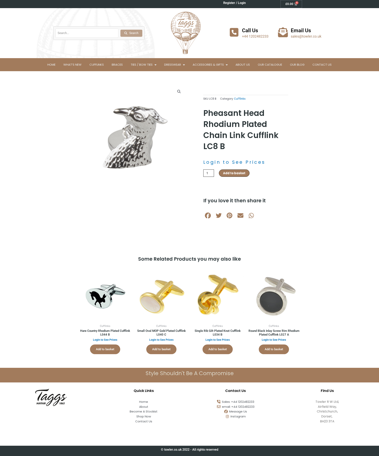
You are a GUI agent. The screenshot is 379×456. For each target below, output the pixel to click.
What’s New (72, 64)
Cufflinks (96, 64)
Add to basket (234, 173)
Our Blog (297, 64)
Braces (117, 64)
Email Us (301, 30)
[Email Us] (283, 32)
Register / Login (234, 3)
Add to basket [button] (105, 349)
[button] (179, 91)
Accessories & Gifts (208, 64)
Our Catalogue (270, 64)
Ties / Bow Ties (142, 64)
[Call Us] (234, 32)
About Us (242, 64)
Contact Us (322, 64)
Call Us (250, 30)
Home (51, 64)
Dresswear (172, 64)
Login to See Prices (234, 162)
